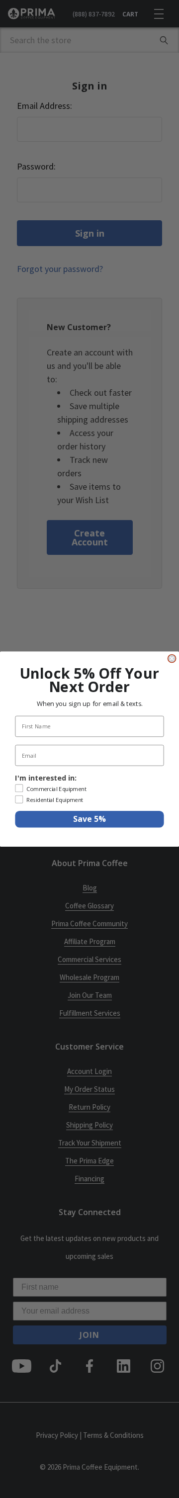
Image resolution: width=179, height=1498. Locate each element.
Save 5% (89, 819)
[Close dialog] (172, 658)
